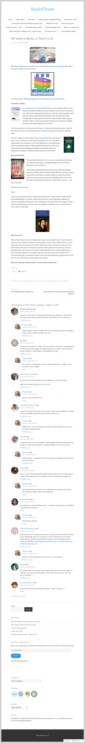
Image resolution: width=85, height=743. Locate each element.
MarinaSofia (24, 499)
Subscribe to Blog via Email (20, 642)
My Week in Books (46, 281)
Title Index (31, 19)
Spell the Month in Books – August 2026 (24, 634)
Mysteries (54, 281)
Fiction (38, 281)
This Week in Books (18, 66)
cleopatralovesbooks (27, 405)
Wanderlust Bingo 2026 (53, 27)
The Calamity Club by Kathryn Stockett (23, 625)
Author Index (20, 19)
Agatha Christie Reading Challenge (50, 19)
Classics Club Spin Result (19, 628)
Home (10, 19)
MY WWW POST (45, 384)
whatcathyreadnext (27, 528)
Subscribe (16, 656)
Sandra (22, 437)
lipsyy (22, 564)
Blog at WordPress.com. (42, 735)
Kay (21, 340)
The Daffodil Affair (46, 138)
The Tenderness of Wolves (31, 108)
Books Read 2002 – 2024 (14, 27)
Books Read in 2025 (67, 23)
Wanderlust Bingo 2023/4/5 (33, 27)
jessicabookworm (26, 583)
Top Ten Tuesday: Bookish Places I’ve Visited (25, 621)
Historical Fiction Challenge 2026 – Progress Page (25, 31)
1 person (28, 320)
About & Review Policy (69, 31)
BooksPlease (42, 9)
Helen (22, 468)
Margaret (25, 325)
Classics (24, 281)
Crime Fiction (31, 281)
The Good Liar (50, 160)
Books (20, 281)
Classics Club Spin (16, 631)
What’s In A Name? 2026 (71, 27)
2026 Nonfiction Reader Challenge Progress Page (26, 23)
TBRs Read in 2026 (52, 23)
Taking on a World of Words (54, 99)
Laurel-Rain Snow (27, 374)
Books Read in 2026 (70, 19)
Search (13, 606)
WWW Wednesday (30, 99)
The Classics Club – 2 (51, 31)
